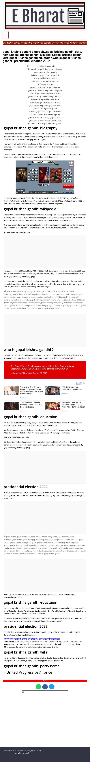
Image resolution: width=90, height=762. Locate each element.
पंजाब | (41, 43)
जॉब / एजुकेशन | (64, 43)
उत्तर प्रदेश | (47, 43)
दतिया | (30, 43)
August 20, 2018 (40, 373)
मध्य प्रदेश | (24, 43)
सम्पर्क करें (26, 753)
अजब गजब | (55, 43)
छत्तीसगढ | (17, 43)
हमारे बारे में (18, 753)
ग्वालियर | (36, 43)
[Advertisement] (45, 251)
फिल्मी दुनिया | (74, 43)
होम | (4, 43)
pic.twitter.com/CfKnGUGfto (57, 369)
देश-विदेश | (10, 43)
